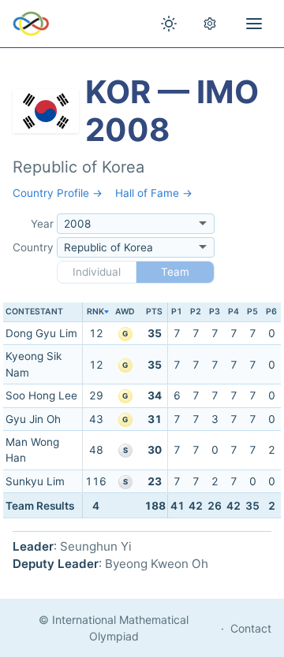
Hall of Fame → (153, 193)
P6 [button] (271, 311)
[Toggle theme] (169, 23)
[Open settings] (210, 23)
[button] (95, 312)
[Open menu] (254, 23)
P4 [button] (233, 311)
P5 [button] (252, 311)
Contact (250, 628)
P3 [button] (214, 311)
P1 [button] (176, 311)
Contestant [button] (34, 311)
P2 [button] (195, 311)
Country (33, 247)
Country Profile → (58, 193)
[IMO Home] (31, 23)
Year (42, 223)
